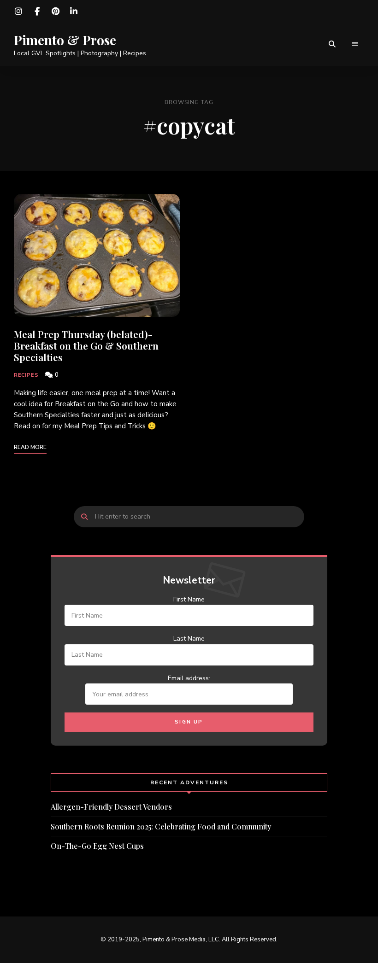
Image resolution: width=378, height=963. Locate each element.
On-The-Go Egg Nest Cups (97, 846)
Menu (355, 44)
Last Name (189, 638)
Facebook (37, 11)
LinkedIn (74, 11)
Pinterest (55, 11)
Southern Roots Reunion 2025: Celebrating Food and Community (161, 826)
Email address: (189, 678)
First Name (189, 599)
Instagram (18, 11)
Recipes (26, 375)
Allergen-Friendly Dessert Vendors (111, 806)
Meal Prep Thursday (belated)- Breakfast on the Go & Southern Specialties (86, 345)
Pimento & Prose (65, 40)
